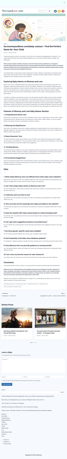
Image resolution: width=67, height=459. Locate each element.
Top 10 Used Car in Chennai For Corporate (13, 403)
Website (48, 377)
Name (4, 377)
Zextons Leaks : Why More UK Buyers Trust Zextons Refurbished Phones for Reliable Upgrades (27, 410)
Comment (5, 359)
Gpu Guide (4, 424)
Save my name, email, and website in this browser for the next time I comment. (22, 380)
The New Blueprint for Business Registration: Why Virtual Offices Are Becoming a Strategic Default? (28, 396)
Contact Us (7, 441)
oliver (6, 335)
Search (3, 389)
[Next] (63, 324)
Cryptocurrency (6, 418)
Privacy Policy (7, 443)
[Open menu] (64, 3)
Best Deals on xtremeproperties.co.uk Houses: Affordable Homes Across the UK (23, 399)
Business (4, 414)
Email (26, 377)
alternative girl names (33, 283)
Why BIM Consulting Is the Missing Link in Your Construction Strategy (20, 407)
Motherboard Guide (7, 432)
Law (3, 430)
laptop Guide (5, 428)
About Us (6, 439)
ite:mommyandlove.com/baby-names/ (12, 286)
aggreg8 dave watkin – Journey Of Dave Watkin (53, 294)
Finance (4, 422)
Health (5, 43)
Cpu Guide (4, 416)
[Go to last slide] (4, 324)
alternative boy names (21, 283)
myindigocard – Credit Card (9, 294)
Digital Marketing (6, 420)
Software (4, 434)
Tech (3, 436)
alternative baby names (9, 283)
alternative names (43, 283)
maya (6, 52)
